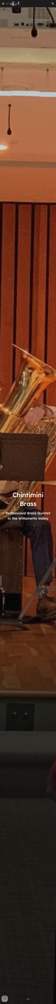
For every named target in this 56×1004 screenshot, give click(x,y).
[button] (3, 3)
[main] (28, 505)
